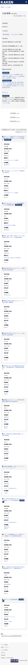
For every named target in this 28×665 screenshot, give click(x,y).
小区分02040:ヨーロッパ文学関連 (10, 74)
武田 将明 (6, 341)
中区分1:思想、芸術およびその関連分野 (12, 257)
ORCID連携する (19, 15)
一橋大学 (6, 493)
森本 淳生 (6, 179)
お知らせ (3, 652)
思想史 (4, 82)
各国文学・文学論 (11, 78)
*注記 (24, 15)
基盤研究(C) (6, 155)
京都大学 (6, 197)
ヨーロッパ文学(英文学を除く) (10, 488)
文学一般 (9, 82)
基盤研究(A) (6, 253)
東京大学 (6, 262)
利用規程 (3, 655)
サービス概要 (4, 644)
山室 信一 (6, 442)
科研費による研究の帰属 (7, 657)
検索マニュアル (5, 647)
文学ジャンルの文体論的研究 (11, 599)
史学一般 (14, 82)
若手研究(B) (6, 517)
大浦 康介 (6, 375)
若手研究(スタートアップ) (9, 616)
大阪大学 (6, 428)
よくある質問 (4, 650)
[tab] (15, 113)
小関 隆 (5, 575)
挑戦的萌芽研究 (7, 584)
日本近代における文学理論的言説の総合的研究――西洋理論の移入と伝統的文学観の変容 (13, 367)
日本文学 (14, 85)
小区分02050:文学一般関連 (9, 225)
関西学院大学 (7, 164)
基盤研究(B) (6, 188)
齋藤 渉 (5, 244)
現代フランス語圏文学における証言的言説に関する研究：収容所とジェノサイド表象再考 (13, 138)
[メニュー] (26, 2)
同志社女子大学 (7, 294)
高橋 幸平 (6, 276)
